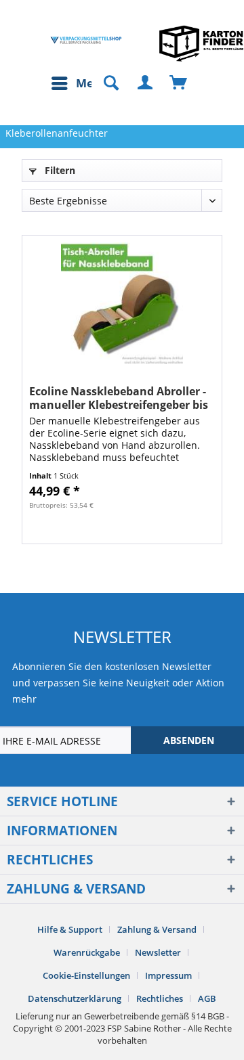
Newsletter (158, 952)
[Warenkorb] (178, 83)
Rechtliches (159, 998)
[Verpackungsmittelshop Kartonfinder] (201, 43)
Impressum (168, 975)
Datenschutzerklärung (74, 998)
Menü (92, 83)
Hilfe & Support (69, 929)
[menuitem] (79, 83)
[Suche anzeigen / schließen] (105, 83)
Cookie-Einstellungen (86, 975)
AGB (207, 998)
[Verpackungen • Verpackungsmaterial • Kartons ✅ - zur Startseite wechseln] (86, 40)
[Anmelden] (145, 83)
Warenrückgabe (87, 952)
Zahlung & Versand (157, 929)
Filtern (58, 170)
